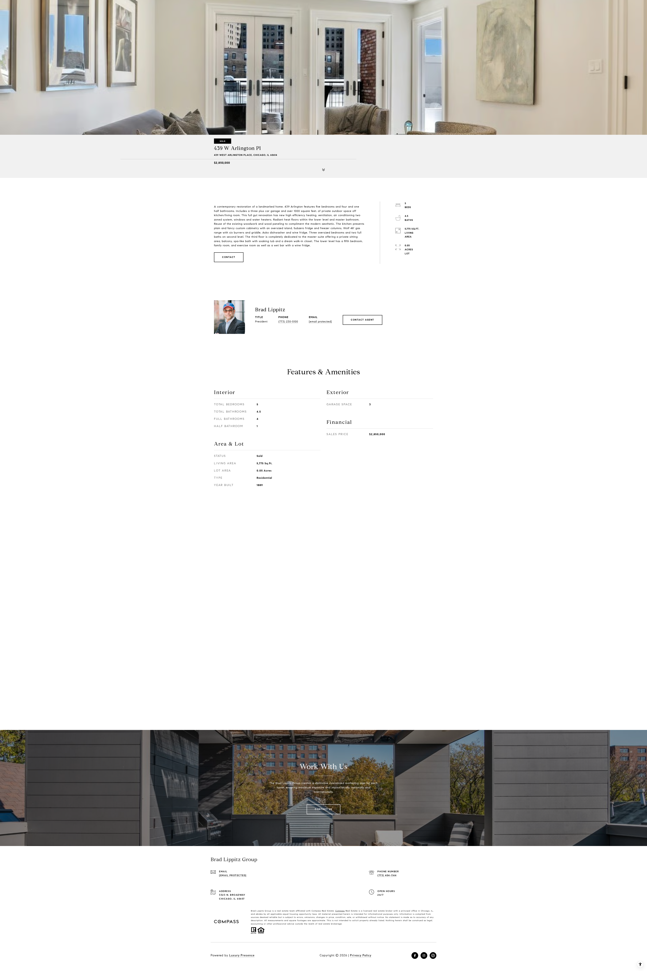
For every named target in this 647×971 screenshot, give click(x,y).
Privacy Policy (360, 955)
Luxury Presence (242, 955)
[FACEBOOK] (414, 955)
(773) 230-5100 (288, 321)
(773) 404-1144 (386, 875)
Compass (340, 911)
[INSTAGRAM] (424, 955)
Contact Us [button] (323, 809)
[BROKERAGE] (433, 955)
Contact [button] (228, 257)
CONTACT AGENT (362, 319)
